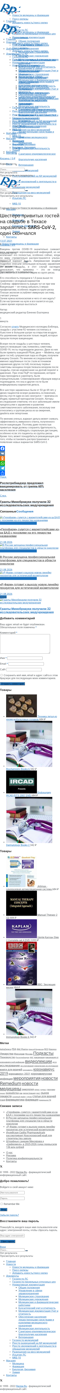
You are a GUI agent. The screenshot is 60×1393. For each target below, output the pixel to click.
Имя (3, 658)
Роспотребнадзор (22, 1058)
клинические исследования (46, 1066)
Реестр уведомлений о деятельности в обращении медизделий (34, 125)
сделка (29, 1097)
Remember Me (11, 1204)
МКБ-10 (16, 203)
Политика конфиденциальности (24, 1158)
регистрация (29, 1093)
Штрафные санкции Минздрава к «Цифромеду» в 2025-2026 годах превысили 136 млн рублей (31, 1144)
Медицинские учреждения (33, 55)
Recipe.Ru (21, 1172)
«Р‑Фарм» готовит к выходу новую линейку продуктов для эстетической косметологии (29, 586)
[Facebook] (30, 448)
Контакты (11, 236)
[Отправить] (30, 473)
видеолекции (38, 1061)
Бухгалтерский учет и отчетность (37, 86)
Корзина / (7, 158)
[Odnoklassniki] (30, 458)
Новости (11, 42)
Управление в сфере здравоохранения (30, 70)
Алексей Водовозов (36, 1049)
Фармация (18, 144)
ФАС (32, 1057)
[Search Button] (26, 170)
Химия (16, 150)
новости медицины (19, 1086)
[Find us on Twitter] (1, 1166)
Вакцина (52, 1049)
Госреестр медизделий (25, 118)
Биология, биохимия (24, 147)
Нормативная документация (28, 37)
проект (2, 1093)
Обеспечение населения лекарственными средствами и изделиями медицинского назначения (36, 99)
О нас (9, 1152)
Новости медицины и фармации (30, 32)
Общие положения (29, 65)
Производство (7, 1057)
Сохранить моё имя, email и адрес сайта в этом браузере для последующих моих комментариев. (29, 677)
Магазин (11, 133)
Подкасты (43, 1053)
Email (4, 663)
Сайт (3, 669)
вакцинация (39, 1057)
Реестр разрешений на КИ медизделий (34, 176)
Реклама (11, 1155)
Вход (3, 1246)
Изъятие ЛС (19, 198)
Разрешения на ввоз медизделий (31, 192)
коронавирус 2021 (19, 1073)
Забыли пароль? (9, 1215)
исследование (10, 1065)
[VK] (30, 453)
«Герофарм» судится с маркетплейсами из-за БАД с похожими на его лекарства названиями (30, 533)
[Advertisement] (24, 19)
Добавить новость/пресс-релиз (30, 43)
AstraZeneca (5, 1049)
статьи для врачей (44, 1096)
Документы (12, 53)
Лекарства (6, 1053)
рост (38, 1093)
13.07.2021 (6, 240)
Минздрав (19, 1054)
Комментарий (8, 632)
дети (54, 1062)
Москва (29, 1054)
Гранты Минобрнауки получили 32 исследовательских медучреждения (27, 610)
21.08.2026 (6, 542)
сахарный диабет (19, 1097)
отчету (15, 326)
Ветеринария (26, 165)
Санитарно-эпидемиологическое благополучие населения (37, 111)
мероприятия (27, 1078)
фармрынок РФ (45, 1100)
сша (2, 1099)
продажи (51, 1089)
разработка (12, 1093)
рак (20, 1093)
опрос (37, 1090)
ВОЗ (46, 1049)
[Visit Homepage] (10, 13)
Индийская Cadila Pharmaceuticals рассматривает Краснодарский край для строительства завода (29, 1135)
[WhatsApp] (30, 463)
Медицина (18, 141)
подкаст (43, 1090)
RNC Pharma (22, 1049)
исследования (27, 1066)
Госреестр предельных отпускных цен (34, 59)
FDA (14, 1049)
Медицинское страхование (33, 74)
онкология (28, 1089)
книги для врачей (11, 1069)
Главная (11, 39)
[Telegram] (30, 468)
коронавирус (28, 1070)
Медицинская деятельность (34, 106)
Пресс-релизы (20, 37)
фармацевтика (15, 1099)
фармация (31, 1099)
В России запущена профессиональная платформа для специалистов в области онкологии (28, 560)
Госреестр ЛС (20, 54)
